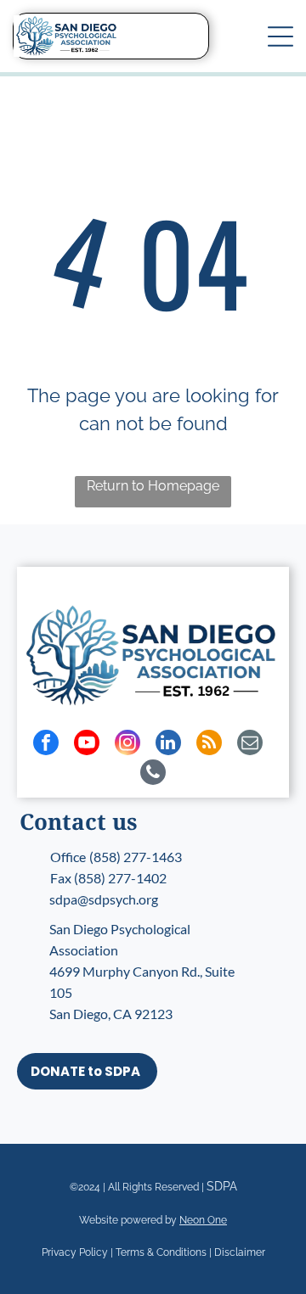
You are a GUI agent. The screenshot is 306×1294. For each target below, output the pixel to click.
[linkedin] (168, 744)
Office (68, 857)
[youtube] (86, 744)
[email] (250, 744)
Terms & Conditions (161, 1252)
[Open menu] (280, 36)
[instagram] (127, 744)
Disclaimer (239, 1252)
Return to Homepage (153, 486)
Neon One (203, 1220)
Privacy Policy (75, 1252)
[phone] (153, 774)
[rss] (209, 744)
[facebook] (46, 744)
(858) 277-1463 (135, 857)
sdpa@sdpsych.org (103, 899)
